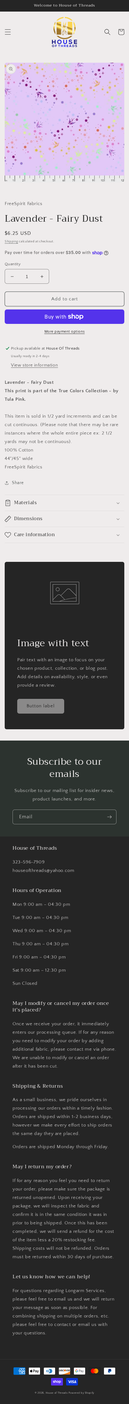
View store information (34, 365)
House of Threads (57, 1392)
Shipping (11, 241)
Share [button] (18, 482)
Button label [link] (41, 706)
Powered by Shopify (81, 1392)
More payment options (64, 332)
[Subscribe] (109, 817)
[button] (8, 32)
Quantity (13, 264)
